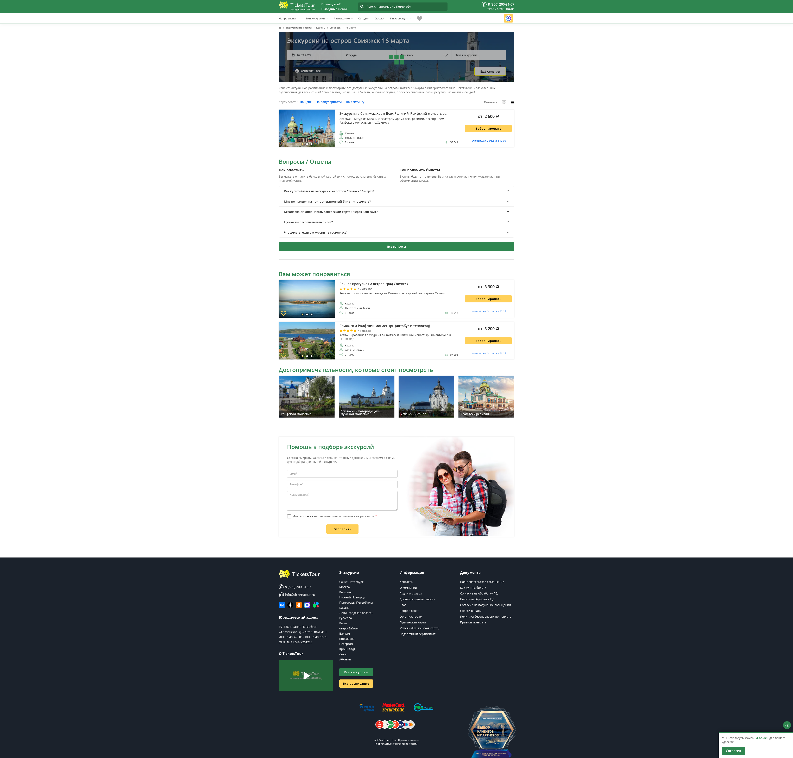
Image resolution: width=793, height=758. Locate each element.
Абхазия (345, 659)
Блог (403, 605)
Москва (344, 587)
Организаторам (411, 616)
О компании (408, 588)
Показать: (491, 102)
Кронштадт (347, 649)
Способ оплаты (471, 611)
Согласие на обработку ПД (479, 593)
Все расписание (356, 683)
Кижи (343, 623)
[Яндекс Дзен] (290, 605)
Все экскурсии (356, 672)
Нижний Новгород (352, 597)
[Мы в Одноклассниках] (299, 605)
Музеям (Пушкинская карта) (419, 628)
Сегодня (363, 18)
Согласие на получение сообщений (485, 605)
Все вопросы (396, 246)
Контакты (406, 582)
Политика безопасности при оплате (485, 616)
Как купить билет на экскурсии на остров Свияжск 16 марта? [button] (329, 191)
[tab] (396, 191)
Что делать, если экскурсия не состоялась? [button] (316, 232)
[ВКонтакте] (282, 605)
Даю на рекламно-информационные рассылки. (335, 516)
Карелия (345, 592)
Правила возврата (473, 622)
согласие (306, 516)
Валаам (344, 633)
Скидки (380, 18)
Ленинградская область (356, 613)
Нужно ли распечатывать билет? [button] (308, 222)
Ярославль (346, 639)
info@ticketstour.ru (297, 594)
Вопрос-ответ (409, 611)
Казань (344, 608)
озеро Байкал (349, 628)
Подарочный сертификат (418, 634)
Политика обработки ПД (477, 599)
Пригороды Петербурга (356, 602)
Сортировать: (288, 102)
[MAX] (307, 605)
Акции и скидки (411, 593)
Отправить (342, 529)
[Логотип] (297, 4)
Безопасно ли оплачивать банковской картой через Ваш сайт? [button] (331, 212)
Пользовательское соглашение (482, 582)
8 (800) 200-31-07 (297, 587)
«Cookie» (761, 738)
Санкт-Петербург (351, 582)
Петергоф (346, 644)
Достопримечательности (417, 599)
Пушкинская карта (413, 622)
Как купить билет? (473, 588)
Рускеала (345, 618)
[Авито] (316, 605)
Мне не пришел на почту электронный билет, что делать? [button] (327, 201)
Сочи (343, 654)
